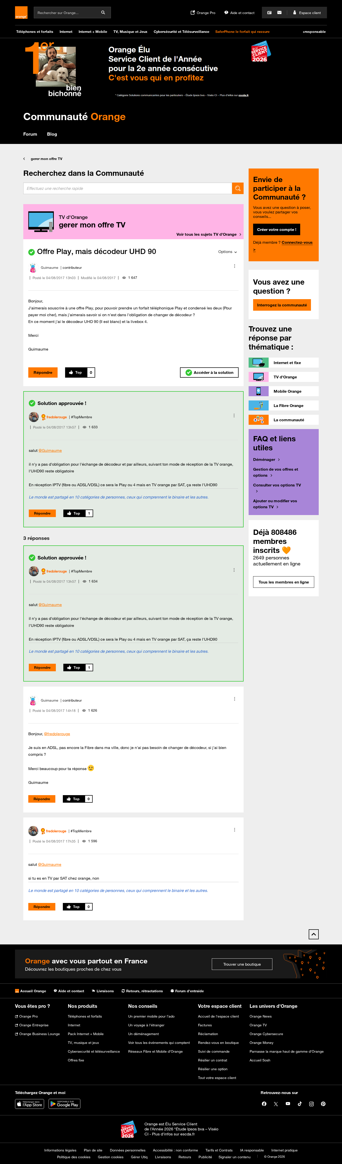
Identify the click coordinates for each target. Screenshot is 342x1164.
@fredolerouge (57, 733)
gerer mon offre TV (46, 158)
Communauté (74, 116)
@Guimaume (50, 450)
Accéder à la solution (213, 372)
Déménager (264, 459)
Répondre (43, 372)
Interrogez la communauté (282, 304)
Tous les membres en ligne (284, 582)
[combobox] (127, 188)
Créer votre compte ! (276, 229)
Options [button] (225, 251)
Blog (52, 134)
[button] (235, 266)
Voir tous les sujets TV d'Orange (207, 234)
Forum (30, 134)
